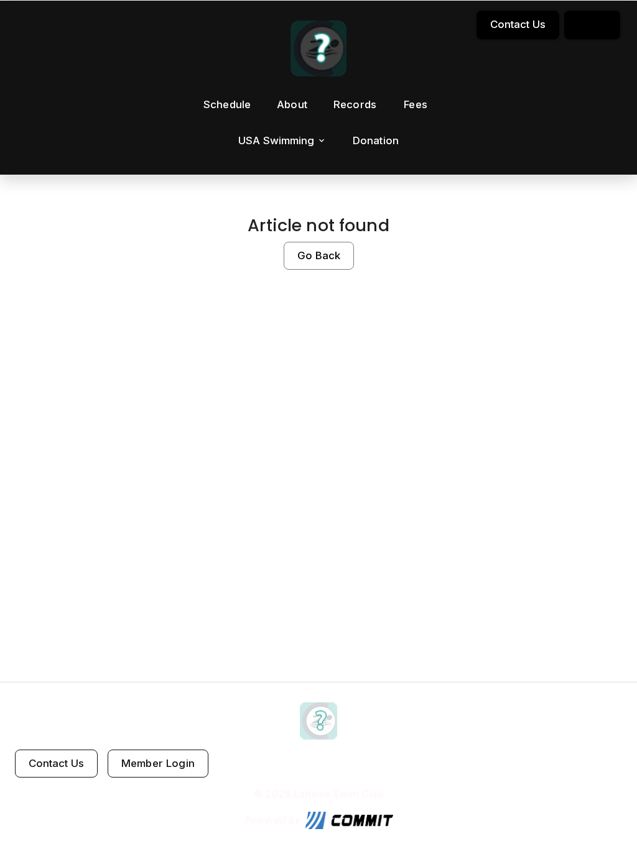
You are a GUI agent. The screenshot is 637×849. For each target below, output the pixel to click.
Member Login (158, 763)
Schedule (227, 104)
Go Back (318, 255)
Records (354, 104)
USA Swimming (276, 140)
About (292, 104)
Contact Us (518, 24)
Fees (415, 104)
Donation (376, 140)
